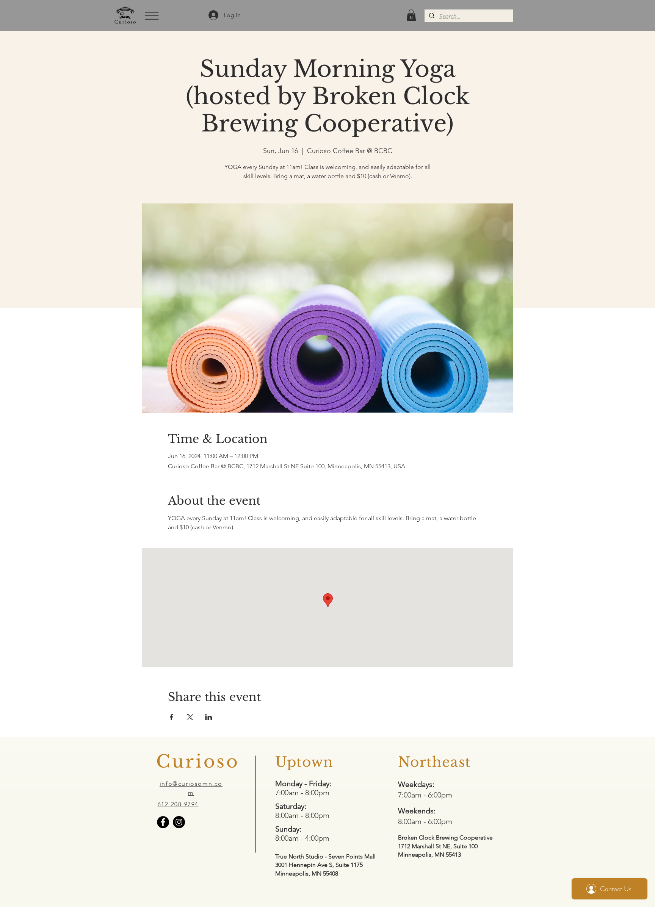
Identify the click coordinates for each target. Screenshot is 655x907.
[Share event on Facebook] (171, 717)
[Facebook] (163, 822)
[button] (151, 15)
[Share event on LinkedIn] (208, 717)
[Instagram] (179, 822)
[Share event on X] (190, 717)
